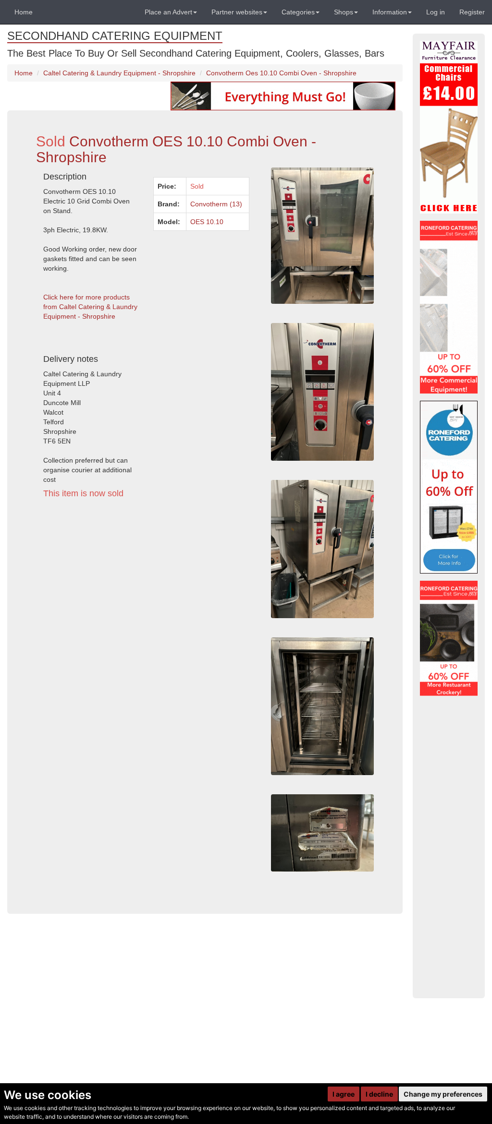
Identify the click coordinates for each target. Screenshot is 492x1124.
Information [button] (389, 12)
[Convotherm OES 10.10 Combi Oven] (322, 706)
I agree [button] (343, 1094)
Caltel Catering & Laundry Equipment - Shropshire (119, 73)
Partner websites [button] (236, 12)
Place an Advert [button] (168, 12)
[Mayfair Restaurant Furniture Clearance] (449, 127)
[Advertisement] (146, 594)
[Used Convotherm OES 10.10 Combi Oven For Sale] (322, 392)
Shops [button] (343, 12)
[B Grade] (449, 487)
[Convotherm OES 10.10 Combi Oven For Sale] (322, 549)
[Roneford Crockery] (449, 638)
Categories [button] (298, 12)
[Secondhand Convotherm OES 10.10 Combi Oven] (322, 833)
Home (23, 12)
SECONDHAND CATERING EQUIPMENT (114, 35)
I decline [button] (379, 1094)
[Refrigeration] (449, 307)
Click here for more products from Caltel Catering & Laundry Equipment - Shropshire (90, 306)
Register (472, 12)
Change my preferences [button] (443, 1094)
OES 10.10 (206, 222)
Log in (435, 12)
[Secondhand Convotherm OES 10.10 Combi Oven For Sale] (322, 235)
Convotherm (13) (216, 204)
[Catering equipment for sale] (283, 95)
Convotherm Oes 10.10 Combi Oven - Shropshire (281, 73)
